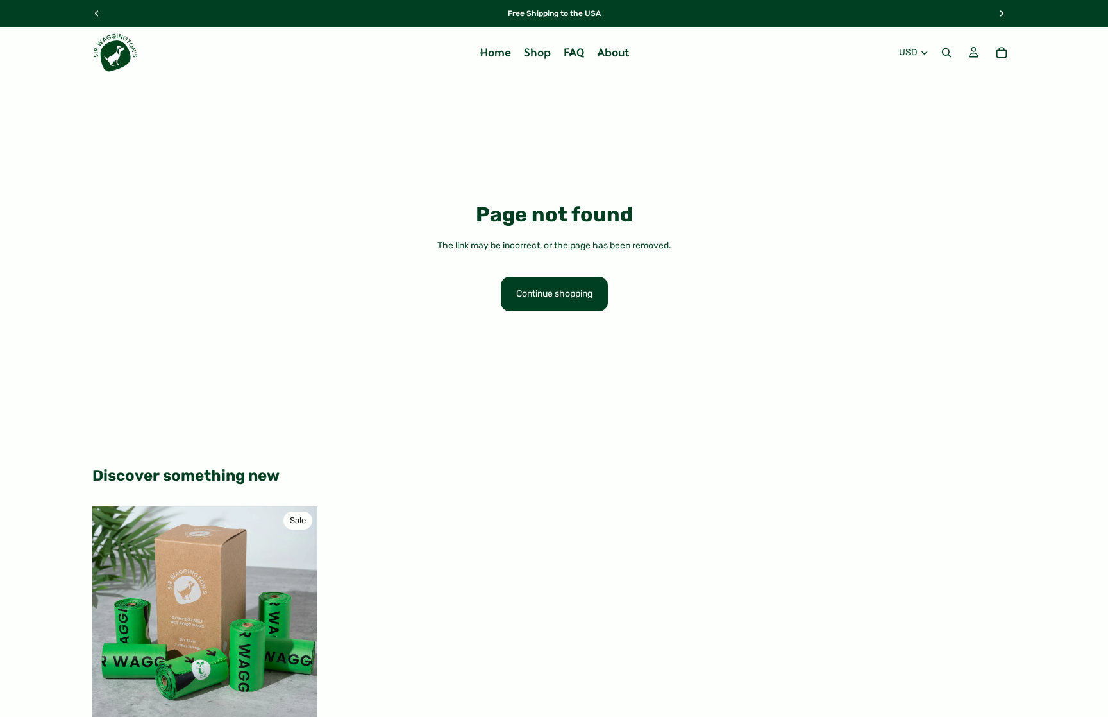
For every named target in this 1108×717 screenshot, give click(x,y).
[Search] (946, 53)
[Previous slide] (111, 619)
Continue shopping (554, 293)
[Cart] (1001, 53)
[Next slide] (298, 619)
